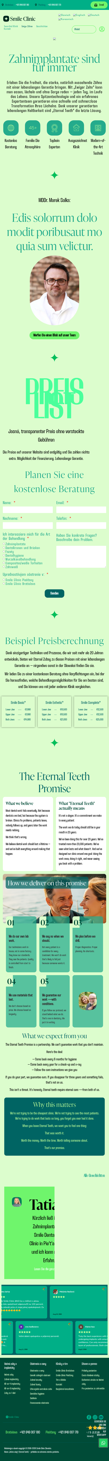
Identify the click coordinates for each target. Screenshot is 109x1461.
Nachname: (11, 519)
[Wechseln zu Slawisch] (64, 15)
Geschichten (42, 26)
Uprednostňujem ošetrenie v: (24, 575)
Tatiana (51, 1203)
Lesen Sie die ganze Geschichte (51, 1269)
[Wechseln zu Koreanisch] (66, 19)
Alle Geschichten (94, 1176)
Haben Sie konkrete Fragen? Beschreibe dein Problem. (76, 538)
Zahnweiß (12, 567)
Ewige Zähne (27, 26)
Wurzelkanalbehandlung (21, 559)
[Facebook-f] (89, 1417)
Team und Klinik (11, 26)
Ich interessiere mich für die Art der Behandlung (26, 537)
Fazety (10, 551)
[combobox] (84, 29)
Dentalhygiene (15, 555)
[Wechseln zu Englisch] (79, 15)
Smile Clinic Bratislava (20, 584)
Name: (8, 503)
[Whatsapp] (103, 1443)
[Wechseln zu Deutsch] (94, 15)
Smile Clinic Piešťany (20, 580)
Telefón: (62, 519)
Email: (61, 503)
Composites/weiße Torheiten (24, 563)
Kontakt (7, 29)
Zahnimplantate (16, 544)
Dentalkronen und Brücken (23, 548)
